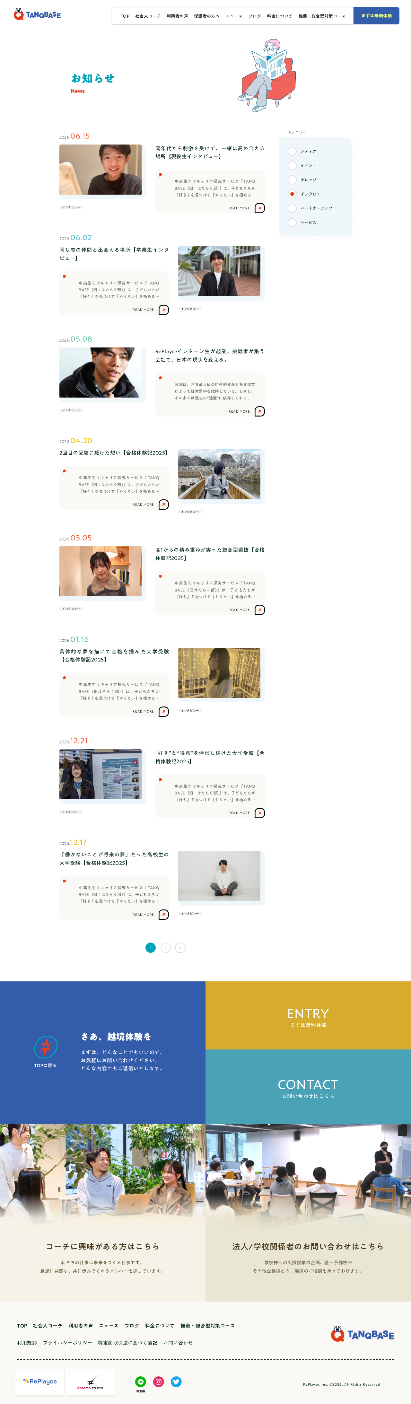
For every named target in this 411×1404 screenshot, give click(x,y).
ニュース (234, 16)
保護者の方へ (207, 16)
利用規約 (27, 1342)
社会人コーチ (148, 16)
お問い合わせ (178, 1342)
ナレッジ (309, 180)
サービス (309, 222)
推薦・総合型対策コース (322, 16)
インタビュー (312, 194)
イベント (309, 165)
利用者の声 (177, 16)
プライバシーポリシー (67, 1342)
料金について (280, 16)
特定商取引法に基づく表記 (127, 1342)
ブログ (254, 16)
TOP (125, 16)
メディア (309, 151)
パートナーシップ (316, 208)
